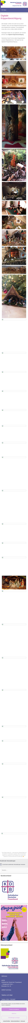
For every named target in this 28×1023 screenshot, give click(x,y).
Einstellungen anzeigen (14, 1017)
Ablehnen (14, 1013)
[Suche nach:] (14, 870)
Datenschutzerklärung (15, 1021)
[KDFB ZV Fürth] (14, 4)
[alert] (14, 864)
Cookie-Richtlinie (6, 1021)
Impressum (23, 1021)
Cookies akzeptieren (14, 1009)
